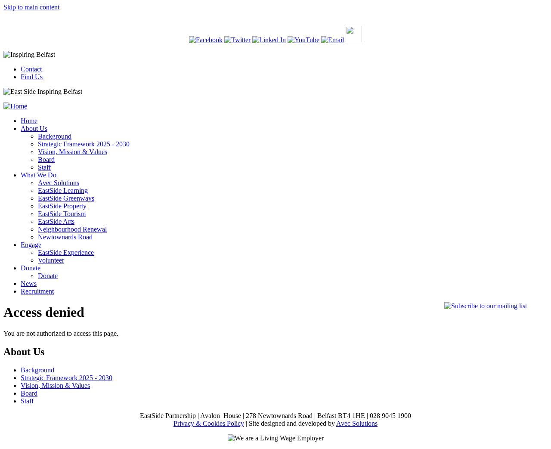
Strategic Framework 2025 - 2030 (84, 144)
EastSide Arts (56, 221)
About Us (34, 128)
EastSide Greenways (66, 198)
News (29, 283)
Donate (30, 268)
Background (54, 136)
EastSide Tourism (62, 213)
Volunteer (51, 260)
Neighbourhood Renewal (72, 229)
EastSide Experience (66, 252)
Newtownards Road (65, 237)
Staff (44, 167)
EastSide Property (62, 206)
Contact (31, 69)
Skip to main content (31, 7)
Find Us (32, 77)
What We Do (38, 175)
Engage (31, 244)
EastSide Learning (63, 190)
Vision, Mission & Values (72, 151)
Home (29, 120)
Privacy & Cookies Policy (208, 423)
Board (46, 159)
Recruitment (37, 291)
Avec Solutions (58, 182)
